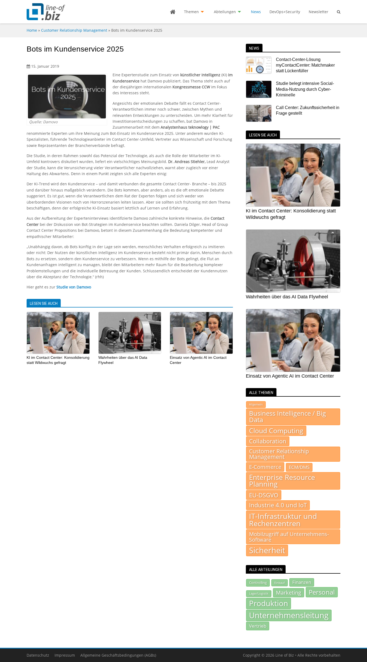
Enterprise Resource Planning (282, 481)
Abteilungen (225, 11)
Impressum (65, 655)
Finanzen (301, 582)
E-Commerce (265, 467)
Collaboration (267, 441)
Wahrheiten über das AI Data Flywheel (287, 296)
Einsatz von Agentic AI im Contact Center (290, 376)
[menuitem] (172, 11)
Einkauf (279, 583)
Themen (191, 11)
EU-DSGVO (263, 495)
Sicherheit (267, 550)
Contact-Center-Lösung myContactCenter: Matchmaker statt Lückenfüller (305, 65)
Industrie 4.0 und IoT (278, 505)
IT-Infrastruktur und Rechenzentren (283, 519)
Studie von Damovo (73, 287)
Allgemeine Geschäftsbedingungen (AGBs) (118, 655)
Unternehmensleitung (289, 615)
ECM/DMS (299, 467)
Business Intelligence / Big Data (287, 416)
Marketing (288, 592)
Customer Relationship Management (74, 30)
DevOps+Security (284, 11)
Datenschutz (38, 655)
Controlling (258, 582)
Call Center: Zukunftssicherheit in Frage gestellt (307, 110)
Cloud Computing (276, 430)
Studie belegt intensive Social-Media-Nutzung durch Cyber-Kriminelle (305, 89)
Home (32, 30)
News (256, 11)
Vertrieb (257, 626)
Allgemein (256, 404)
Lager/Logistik (258, 593)
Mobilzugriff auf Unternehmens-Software (289, 536)
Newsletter (318, 11)
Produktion (268, 603)
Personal (322, 592)
